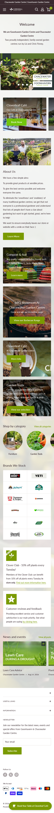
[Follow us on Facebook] (5, 759)
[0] (48, 9)
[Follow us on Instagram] (16, 759)
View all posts (45, 622)
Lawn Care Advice (12, 655)
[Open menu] (4, 9)
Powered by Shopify (11, 791)
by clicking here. (30, 606)
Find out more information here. (31, 567)
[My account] (42, 9)
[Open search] (36, 9)
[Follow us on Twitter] (11, 759)
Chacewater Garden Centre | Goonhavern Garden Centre (27, 2)
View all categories (42, 411)
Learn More (13, 221)
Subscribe (12, 735)
